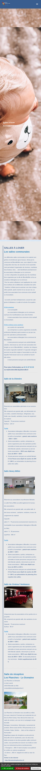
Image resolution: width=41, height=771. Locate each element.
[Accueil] (9, 4)
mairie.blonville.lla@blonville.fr (17, 370)
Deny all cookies (23, 768)
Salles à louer (29, 126)
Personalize (36, 768)
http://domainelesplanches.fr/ (15, 760)
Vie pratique (16, 126)
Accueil (6, 126)
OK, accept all (8, 768)
